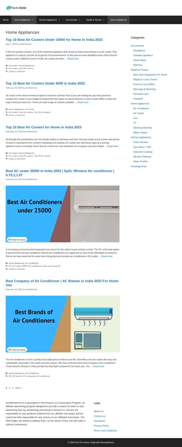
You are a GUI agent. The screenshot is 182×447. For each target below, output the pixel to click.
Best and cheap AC (51, 266)
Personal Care (140, 94)
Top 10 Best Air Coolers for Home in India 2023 (43, 127)
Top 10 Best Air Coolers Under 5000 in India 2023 (45, 83)
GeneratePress (107, 442)
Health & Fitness (94, 20)
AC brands (17, 376)
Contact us (99, 416)
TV (134, 123)
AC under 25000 (19, 266)
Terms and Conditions (105, 430)
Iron (135, 118)
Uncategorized (138, 166)
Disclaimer (99, 421)
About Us (99, 411)
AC (10, 266)
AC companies (29, 376)
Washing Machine (142, 127)
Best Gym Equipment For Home (150, 74)
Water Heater (140, 132)
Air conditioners (35, 266)
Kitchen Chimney (142, 156)
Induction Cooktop (142, 152)
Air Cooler (13, 66)
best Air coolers (26, 68)
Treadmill (138, 98)
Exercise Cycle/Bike (144, 84)
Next (19, 388)
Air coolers (13, 68)
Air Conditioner (32, 263)
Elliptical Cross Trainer (145, 79)
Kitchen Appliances (48, 20)
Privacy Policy (101, 425)
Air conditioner (43, 376)
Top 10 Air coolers (42, 112)
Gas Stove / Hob (142, 147)
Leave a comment (17, 71)
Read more (73, 58)
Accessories (71, 20)
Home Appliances (22, 20)
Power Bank (139, 60)
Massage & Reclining (144, 89)
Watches (137, 65)
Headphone (139, 50)
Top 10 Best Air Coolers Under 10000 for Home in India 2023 (54, 40)
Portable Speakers (143, 55)
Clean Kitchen (140, 142)
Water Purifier (140, 161)
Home (6, 20)
